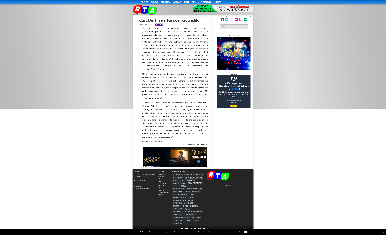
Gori (200, 189)
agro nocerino (189, 174)
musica (190, 200)
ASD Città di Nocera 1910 (190, 177)
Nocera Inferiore (184, 203)
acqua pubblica (178, 175)
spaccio (182, 220)
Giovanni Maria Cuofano (179, 189)
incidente (188, 191)
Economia (176, 2)
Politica (144, 2)
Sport (186, 2)
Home (221, 17)
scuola (176, 220)
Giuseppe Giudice (192, 189)
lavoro (174, 194)
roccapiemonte (191, 215)
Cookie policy (138, 186)
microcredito (156, 141)
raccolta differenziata (195, 212)
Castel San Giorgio (180, 183)
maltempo (191, 194)
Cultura (195, 2)
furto (189, 186)
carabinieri (190, 180)
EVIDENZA (162, 183)
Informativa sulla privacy (141, 188)
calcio (182, 180)
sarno (198, 217)
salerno (176, 217)
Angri (174, 177)
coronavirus (176, 186)
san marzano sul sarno (188, 217)
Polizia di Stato (180, 211)
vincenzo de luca (177, 223)
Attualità (165, 2)
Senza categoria (164, 192)
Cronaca (154, 2)
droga (183, 186)
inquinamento (196, 192)
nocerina (193, 206)
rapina (175, 215)
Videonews (206, 2)
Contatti (217, 2)
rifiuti (181, 214)
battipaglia (175, 180)
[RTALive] (148, 9)
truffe (197, 220)
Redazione (226, 182)
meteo (191, 197)
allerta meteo (199, 174)
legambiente (182, 194)
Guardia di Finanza (178, 192)
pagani (187, 209)
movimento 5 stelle (180, 200)
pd (193, 209)
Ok (246, 232)
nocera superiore (180, 206)
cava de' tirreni (195, 183)
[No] (383, 232)
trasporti (190, 220)
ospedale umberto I (178, 209)
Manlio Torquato (180, 197)
